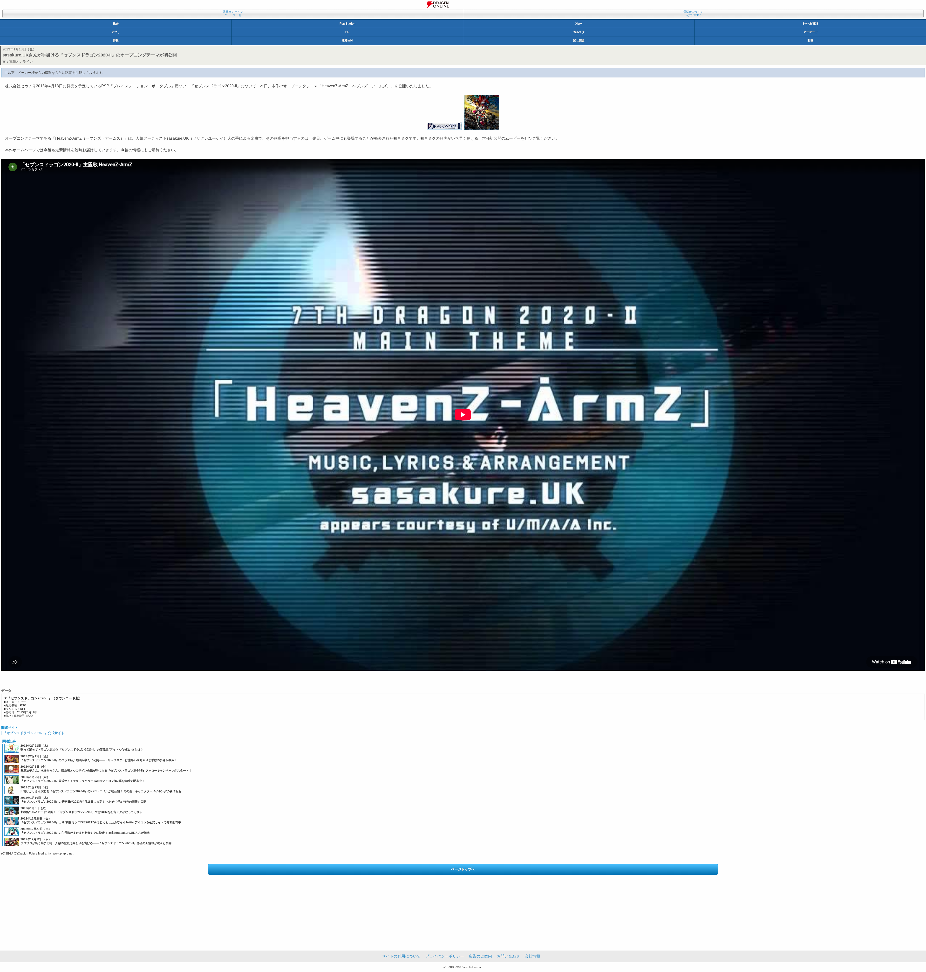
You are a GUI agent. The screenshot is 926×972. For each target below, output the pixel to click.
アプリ (115, 32)
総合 (116, 23)
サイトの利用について (401, 956)
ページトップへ (463, 869)
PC (347, 32)
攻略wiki (347, 40)
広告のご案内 (480, 956)
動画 (810, 40)
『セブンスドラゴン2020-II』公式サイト (34, 733)
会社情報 (532, 956)
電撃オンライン (21, 61)
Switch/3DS (810, 23)
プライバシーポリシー (444, 956)
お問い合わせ (508, 956)
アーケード (810, 32)
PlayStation (347, 23)
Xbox (578, 23)
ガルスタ (579, 32)
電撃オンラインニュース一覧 (233, 13)
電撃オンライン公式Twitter (693, 13)
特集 (116, 40)
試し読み (579, 40)
